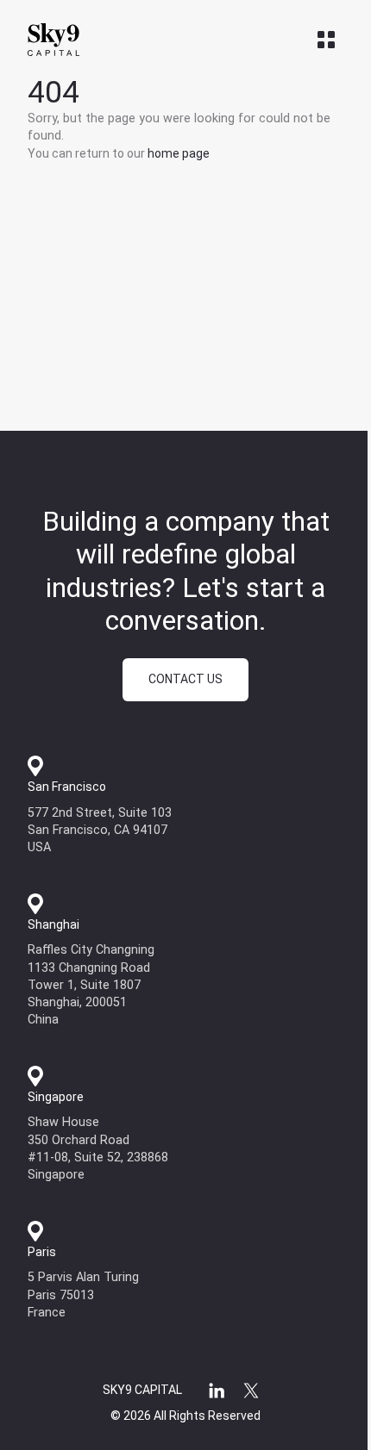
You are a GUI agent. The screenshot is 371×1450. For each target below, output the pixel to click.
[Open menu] (326, 39)
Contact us (185, 679)
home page (179, 153)
